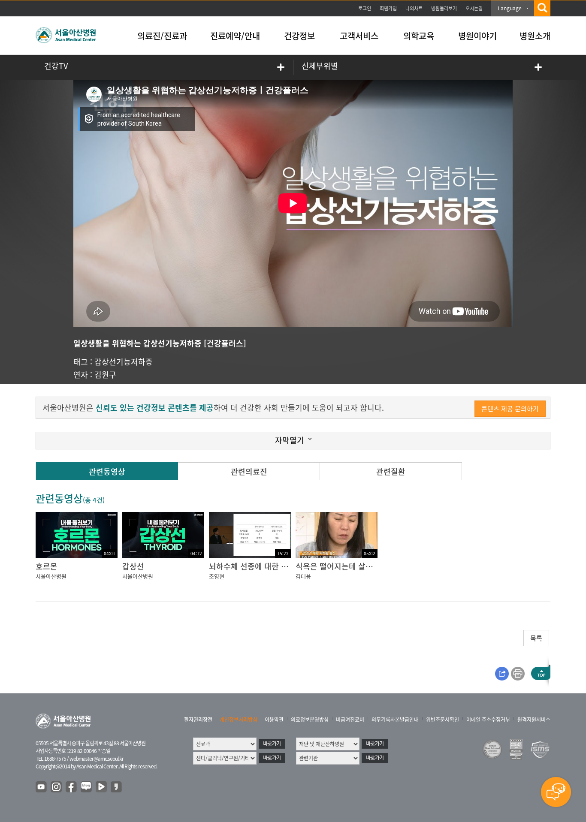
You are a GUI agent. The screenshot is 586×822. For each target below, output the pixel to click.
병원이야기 (477, 36)
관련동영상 (107, 471)
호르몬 (46, 566)
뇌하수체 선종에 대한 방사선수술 (263, 566)
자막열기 (289, 440)
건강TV (56, 66)
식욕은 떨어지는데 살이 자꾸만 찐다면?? (362, 566)
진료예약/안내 (235, 36)
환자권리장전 (198, 719)
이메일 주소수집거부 (488, 719)
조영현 (216, 576)
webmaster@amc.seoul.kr (96, 758)
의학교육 (418, 36)
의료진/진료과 (162, 36)
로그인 (364, 8)
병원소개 (535, 36)
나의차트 (414, 8)
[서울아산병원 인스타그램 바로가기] (57, 787)
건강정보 (299, 36)
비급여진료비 (350, 719)
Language (510, 8)
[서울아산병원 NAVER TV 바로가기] (102, 787)
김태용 (303, 576)
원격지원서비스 (533, 719)
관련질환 (390, 471)
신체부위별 (320, 66)
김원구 (105, 374)
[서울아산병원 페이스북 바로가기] (72, 787)
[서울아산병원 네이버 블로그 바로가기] (87, 787)
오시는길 (474, 8)
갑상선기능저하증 (123, 361)
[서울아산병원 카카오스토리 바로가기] (117, 787)
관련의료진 (249, 471)
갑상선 (133, 566)
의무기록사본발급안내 (395, 719)
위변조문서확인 (442, 719)
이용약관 (274, 719)
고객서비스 (359, 36)
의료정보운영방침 (310, 719)
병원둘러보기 (444, 8)
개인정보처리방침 (238, 719)
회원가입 (388, 8)
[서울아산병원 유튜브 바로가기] (42, 787)
